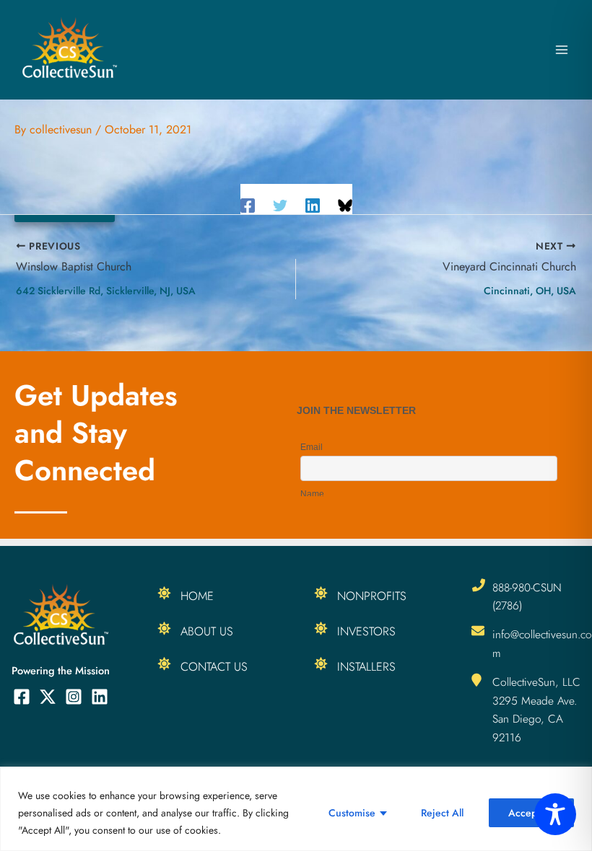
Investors (366, 631)
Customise (351, 813)
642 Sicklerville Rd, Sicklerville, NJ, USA (106, 291)
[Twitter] (280, 204)
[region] (296, 809)
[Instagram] (73, 696)
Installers (366, 666)
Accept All (531, 813)
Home (197, 595)
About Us (206, 631)
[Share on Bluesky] (345, 204)
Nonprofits (371, 595)
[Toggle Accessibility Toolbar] (555, 814)
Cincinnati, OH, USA (530, 291)
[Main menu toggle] (562, 50)
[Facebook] (247, 204)
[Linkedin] (312, 204)
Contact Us (214, 666)
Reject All (442, 813)
